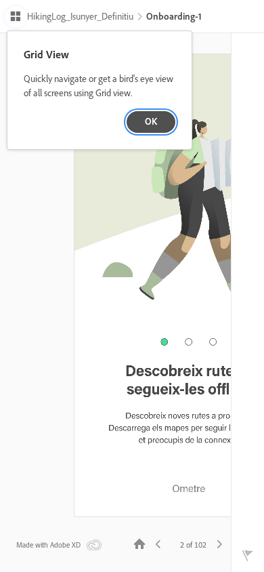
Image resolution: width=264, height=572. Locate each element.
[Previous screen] (158, 543)
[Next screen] (219, 543)
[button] (71, 17)
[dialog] (99, 90)
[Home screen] (139, 543)
